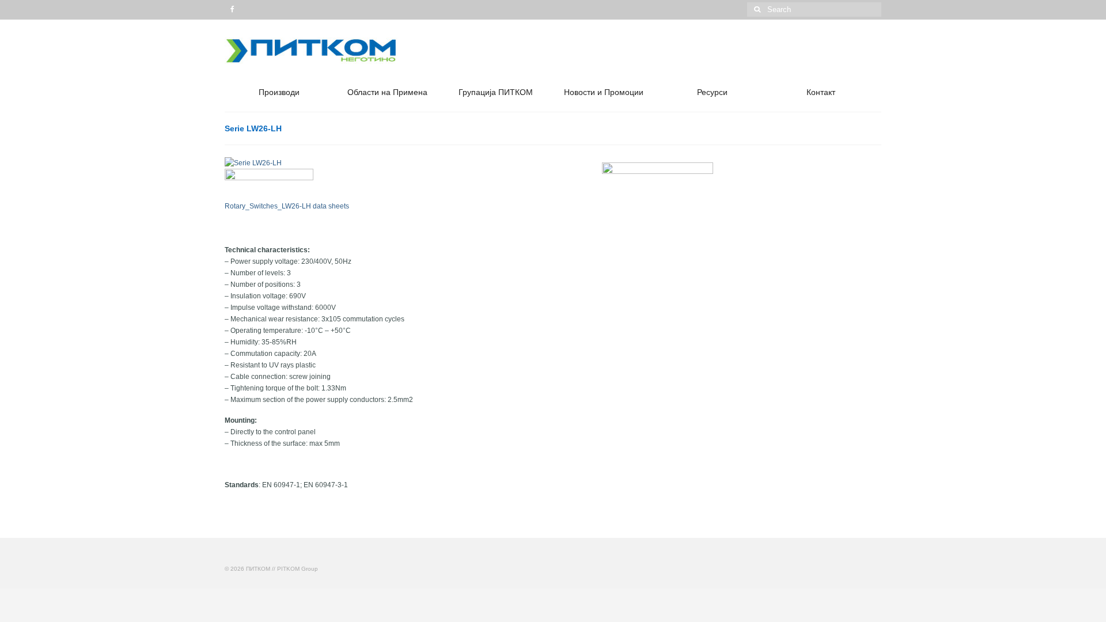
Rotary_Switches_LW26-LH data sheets (287, 206)
